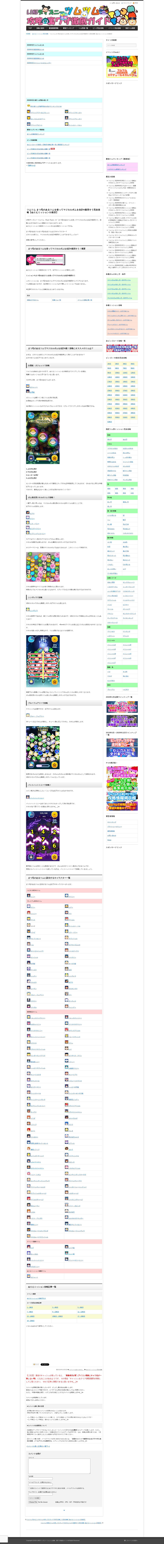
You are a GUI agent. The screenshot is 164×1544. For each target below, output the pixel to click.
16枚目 (133, 377)
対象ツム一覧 (56, 300)
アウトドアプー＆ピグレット (40, 113)
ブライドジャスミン (75, 1112)
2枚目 (117, 364)
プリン (70, 1043)
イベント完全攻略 (114, 28)
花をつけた (111, 533)
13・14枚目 (30, 1316)
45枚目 (109, 413)
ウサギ (109, 676)
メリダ (32, 1118)
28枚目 (133, 390)
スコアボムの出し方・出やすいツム (119, 289)
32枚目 (133, 395)
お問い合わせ (116, 3)
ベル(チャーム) (73, 1193)
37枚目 (109, 404)
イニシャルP (111, 658)
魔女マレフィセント (75, 1224)
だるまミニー (34, 1266)
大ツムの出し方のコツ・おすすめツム (119, 320)
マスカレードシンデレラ (76, 1231)
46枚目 (117, 413)
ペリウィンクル (73, 1156)
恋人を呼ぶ (126, 453)
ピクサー (126, 605)
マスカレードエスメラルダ (39, 1231)
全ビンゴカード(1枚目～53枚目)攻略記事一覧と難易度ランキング (48, 144)
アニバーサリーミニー (75, 1260)
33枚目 (109, 399)
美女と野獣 (111, 582)
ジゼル (32, 1212)
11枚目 (125, 372)
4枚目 (132, 364)
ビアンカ (71, 1143)
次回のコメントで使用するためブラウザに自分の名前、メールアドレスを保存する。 (57, 1488)
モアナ (32, 513)
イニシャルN (127, 654)
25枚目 (109, 390)
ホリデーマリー (35, 529)
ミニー (32, 897)
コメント (31, 1457)
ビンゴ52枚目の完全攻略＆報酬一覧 (38, 153)
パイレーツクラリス (75, 1081)
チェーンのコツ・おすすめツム (117, 324)
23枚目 (125, 386)
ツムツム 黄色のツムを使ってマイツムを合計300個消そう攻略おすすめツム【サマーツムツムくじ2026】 (122, 220)
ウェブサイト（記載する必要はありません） (42, 1492)
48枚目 (133, 413)
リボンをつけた (128, 533)
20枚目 (133, 381)
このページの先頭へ (131, 1540)
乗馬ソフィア (34, 1149)
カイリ (32, 1131)
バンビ (32, 932)
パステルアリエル (74, 1168)
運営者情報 (111, 831)
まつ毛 (109, 542)
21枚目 (109, 386)
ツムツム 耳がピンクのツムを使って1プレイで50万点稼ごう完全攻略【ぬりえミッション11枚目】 (56, 1519)
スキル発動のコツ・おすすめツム (118, 311)
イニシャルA (111, 645)
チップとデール (112, 618)
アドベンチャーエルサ (37, 1187)
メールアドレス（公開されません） (40, 1482)
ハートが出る (111, 453)
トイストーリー (128, 596)
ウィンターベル (35, 1093)
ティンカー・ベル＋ (75, 125)
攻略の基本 (40, 28)
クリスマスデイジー (75, 1024)
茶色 (108, 493)
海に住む (126, 676)
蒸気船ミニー (34, 1062)
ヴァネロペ (34, 1137)
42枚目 (117, 408)
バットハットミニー (36, 798)
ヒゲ (124, 569)
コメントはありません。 (76, 1369)
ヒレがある (111, 680)
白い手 (109, 502)
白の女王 (71, 1212)
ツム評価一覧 (83, 28)
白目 (108, 546)
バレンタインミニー (75, 1018)
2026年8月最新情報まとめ (35, 58)
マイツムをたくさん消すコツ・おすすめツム (121, 315)
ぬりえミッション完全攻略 (40, 34)
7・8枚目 (30, 1312)
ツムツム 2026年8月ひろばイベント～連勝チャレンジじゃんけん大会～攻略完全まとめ (122, 188)
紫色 (116, 493)
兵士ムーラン (34, 1206)
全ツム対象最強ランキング (35, 134)
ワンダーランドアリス (37, 1055)
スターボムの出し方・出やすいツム (119, 293)
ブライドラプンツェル (37, 1049)
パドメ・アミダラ (36, 1218)
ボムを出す (126, 466)
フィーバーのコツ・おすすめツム (118, 333)
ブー (70, 995)
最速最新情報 (53, 28)
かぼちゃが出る (128, 448)
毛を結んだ (126, 529)
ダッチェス (72, 1001)
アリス (32, 920)
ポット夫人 (34, 1254)
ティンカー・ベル (74, 926)
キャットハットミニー (37, 1037)
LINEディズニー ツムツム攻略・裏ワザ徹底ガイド (52, 1540)
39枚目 (125, 404)
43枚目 (125, 408)
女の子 (125, 439)
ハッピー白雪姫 (73, 1087)
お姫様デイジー (73, 1068)
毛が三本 (126, 524)
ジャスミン (72, 957)
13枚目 (109, 377)
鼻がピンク (111, 551)
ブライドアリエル (74, 1106)
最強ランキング (68, 28)
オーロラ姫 (72, 963)
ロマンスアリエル (74, 1030)
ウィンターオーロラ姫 (75, 1093)
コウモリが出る (112, 448)
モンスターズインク (129, 613)
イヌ (108, 671)
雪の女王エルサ (73, 1137)
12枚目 (133, 372)
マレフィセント (35, 938)
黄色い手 (126, 502)
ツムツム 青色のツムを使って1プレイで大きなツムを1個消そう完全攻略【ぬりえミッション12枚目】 (71, 1523)
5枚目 (109, 368)
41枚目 (109, 408)
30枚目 (117, 395)
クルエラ (33, 982)
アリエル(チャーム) (36, 1199)
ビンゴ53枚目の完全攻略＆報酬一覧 (38, 149)
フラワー (33, 1001)
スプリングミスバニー (37, 534)
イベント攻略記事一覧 (85, 300)
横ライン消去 (111, 475)
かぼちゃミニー (35, 1024)
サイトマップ (127, 3)
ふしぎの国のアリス (113, 591)
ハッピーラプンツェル (37, 1068)
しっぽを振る (127, 457)
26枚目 (117, 390)
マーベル (110, 609)
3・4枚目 (55, 1307)
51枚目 (125, 417)
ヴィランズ (126, 631)
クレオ (70, 1131)
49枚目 (109, 417)
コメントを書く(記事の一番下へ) (38, 1446)
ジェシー (33, 913)
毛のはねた (111, 529)
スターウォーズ (112, 622)
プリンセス (111, 631)
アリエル (71, 920)
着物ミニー (34, 1224)
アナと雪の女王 (112, 596)
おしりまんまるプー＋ (37, 119)
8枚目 (132, 368)
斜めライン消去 (112, 480)
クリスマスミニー (36, 1030)
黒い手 (109, 506)
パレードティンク (74, 1037)
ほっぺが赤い (111, 569)
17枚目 (109, 381)
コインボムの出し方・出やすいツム (119, 280)
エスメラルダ (72, 1118)
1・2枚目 (30, 1307)
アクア (70, 1124)
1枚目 (109, 364)
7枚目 (125, 368)
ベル (32, 945)
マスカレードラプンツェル (39, 1237)
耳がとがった (111, 555)
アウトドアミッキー (75, 119)
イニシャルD (111, 649)
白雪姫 (32, 392)
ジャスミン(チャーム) (75, 1199)
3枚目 (125, 364)
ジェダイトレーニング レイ (77, 1187)
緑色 (116, 488)
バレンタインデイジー (37, 1018)
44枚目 (133, 408)
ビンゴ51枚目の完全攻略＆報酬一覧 (38, 158)
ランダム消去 (127, 480)
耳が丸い (110, 560)
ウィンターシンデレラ (37, 1099)
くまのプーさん (112, 587)
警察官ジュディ (73, 1099)
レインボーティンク (37, 1156)
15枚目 (125, 377)
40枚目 (133, 404)
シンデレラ (33, 610)
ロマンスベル (34, 1081)
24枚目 (133, 386)
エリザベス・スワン (75, 1055)
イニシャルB (127, 645)
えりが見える (111, 515)
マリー (32, 518)
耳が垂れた (126, 555)
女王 (70, 970)
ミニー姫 (71, 1254)
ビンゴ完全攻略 (98, 28)
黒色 (124, 493)
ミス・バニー (34, 523)
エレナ (70, 1149)
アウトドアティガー (75, 113)
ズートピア (126, 609)
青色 (124, 488)
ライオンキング (128, 618)
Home (109, 840)
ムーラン (33, 988)
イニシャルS (127, 658)
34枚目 (117, 399)
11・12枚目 (81, 1312)
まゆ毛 (125, 542)
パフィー (71, 1062)
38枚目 (117, 404)
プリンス (126, 636)
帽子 (124, 520)
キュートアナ (72, 1074)
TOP (30, 28)
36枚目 (133, 399)
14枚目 (117, 377)
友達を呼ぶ (111, 457)
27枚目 (125, 390)
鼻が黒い (126, 546)
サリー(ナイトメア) (36, 951)
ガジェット (33, 387)
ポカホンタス (72, 988)
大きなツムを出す (113, 466)
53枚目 (109, 422)
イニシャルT (111, 663)
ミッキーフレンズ (129, 587)
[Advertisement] (64, 82)
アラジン (110, 613)
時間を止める (111, 462)
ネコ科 (125, 671)
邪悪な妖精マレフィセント (39, 1143)
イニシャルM (111, 654)
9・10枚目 (55, 1312)
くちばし (110, 564)
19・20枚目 (30, 1321)
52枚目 (133, 417)
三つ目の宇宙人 (112, 573)
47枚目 (125, 413)
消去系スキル (111, 471)
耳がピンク (126, 560)
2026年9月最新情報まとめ (35, 49)
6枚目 (117, 368)
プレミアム (111, 689)
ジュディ (33, 976)
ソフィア (33, 1124)
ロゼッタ (71, 1162)
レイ (70, 1049)
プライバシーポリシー (114, 826)
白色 (132, 493)
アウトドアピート (36, 125)
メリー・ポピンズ (74, 1206)
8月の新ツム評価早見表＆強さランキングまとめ (46, 106)
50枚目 (117, 417)
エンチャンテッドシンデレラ (40, 1181)
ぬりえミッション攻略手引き (36, 1298)
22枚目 (117, 386)
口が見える (126, 564)
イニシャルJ (127, 649)
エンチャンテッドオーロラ (77, 1174)
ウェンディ (72, 1007)
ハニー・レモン (35, 1174)
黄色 (108, 488)
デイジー (71, 897)
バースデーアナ (73, 951)
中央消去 (126, 475)
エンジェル (34, 957)
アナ (70, 913)
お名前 (30, 1476)
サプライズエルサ (74, 945)
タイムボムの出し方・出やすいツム (119, 284)
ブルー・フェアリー (36, 716)
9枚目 (109, 372)
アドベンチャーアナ (75, 1181)
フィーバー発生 (128, 462)
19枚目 (125, 381)
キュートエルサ (35, 1074)
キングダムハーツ (129, 582)
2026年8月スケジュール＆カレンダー (39, 63)
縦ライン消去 (127, 471)
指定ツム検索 (130, 28)
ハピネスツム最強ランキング (116, 169)
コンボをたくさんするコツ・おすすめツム (121, 329)
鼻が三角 (126, 551)
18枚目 (117, 381)
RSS (136, 3)
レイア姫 (71, 1248)
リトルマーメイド (129, 600)
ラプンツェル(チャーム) (38, 1193)
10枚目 (117, 372)
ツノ (108, 520)
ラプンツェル (72, 938)
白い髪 (109, 524)
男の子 (109, 439)
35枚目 (125, 399)
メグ (32, 1248)
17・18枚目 (81, 1316)
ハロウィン (111, 636)
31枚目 (125, 395)
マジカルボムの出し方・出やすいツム (119, 298)
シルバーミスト (35, 1162)
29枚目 (109, 395)
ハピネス (126, 689)
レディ (70, 907)
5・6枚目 (81, 1307)
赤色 (132, 488)
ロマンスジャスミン (37, 1168)
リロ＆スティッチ (129, 591)
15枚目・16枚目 (57, 1316)
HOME (28, 34)
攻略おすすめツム (33, 300)
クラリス (33, 1043)
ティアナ (33, 1112)
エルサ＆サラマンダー (75, 1218)
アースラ (33, 970)
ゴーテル (33, 1007)
